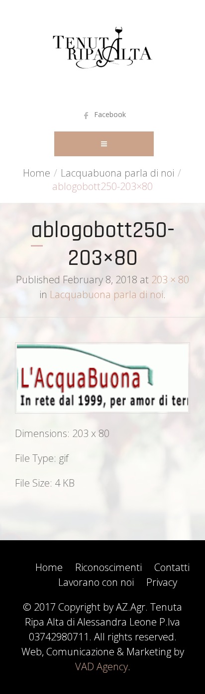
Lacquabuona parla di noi (117, 173)
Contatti (172, 567)
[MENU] (104, 143)
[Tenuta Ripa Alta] (102, 52)
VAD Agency (101, 666)
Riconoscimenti (108, 567)
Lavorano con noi (96, 582)
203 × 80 (170, 279)
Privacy (161, 582)
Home (36, 173)
